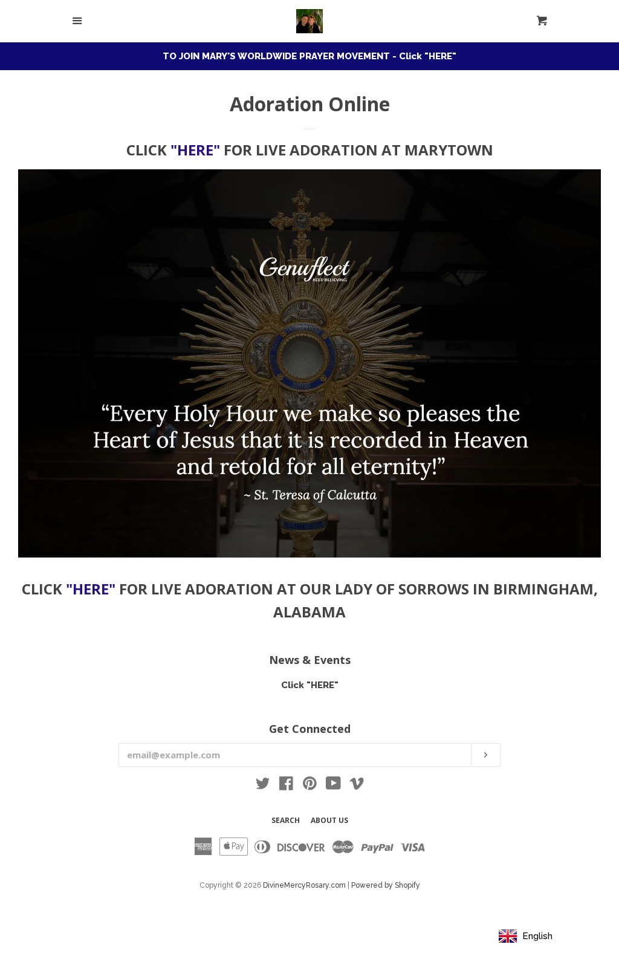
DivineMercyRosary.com (304, 885)
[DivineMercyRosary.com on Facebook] (286, 786)
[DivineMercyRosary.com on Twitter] (263, 786)
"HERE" (195, 150)
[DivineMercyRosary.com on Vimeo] (356, 786)
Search (285, 820)
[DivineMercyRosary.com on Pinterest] (309, 786)
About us (329, 820)
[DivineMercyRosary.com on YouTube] (333, 786)
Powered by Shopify (385, 885)
